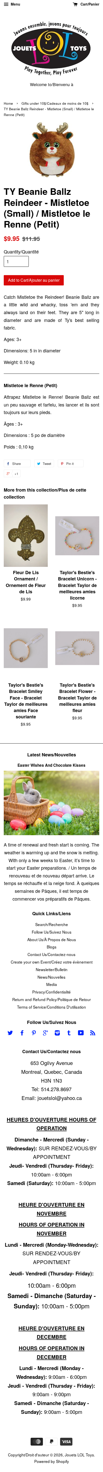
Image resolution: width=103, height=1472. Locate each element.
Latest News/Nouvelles (51, 754)
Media (51, 984)
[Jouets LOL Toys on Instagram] (57, 1033)
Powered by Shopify (51, 1461)
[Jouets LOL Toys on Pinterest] (33, 1033)
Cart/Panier (89, 4)
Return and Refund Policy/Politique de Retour (51, 999)
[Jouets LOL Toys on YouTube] (81, 1033)
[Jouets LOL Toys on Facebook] (22, 1033)
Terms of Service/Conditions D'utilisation (51, 1007)
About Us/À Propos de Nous (51, 939)
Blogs (51, 946)
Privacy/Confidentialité (51, 992)
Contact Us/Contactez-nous (52, 954)
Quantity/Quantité (21, 251)
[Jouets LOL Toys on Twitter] (10, 1033)
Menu (15, 4)
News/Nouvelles (52, 977)
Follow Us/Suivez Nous (52, 932)
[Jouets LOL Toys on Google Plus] (45, 1033)
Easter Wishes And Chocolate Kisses (52, 765)
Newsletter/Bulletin (52, 969)
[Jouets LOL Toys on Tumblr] (69, 1033)
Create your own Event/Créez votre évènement (51, 962)
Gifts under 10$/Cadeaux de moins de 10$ (55, 103)
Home (8, 103)
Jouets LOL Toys (79, 1454)
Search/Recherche (51, 924)
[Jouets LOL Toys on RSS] (93, 1033)
